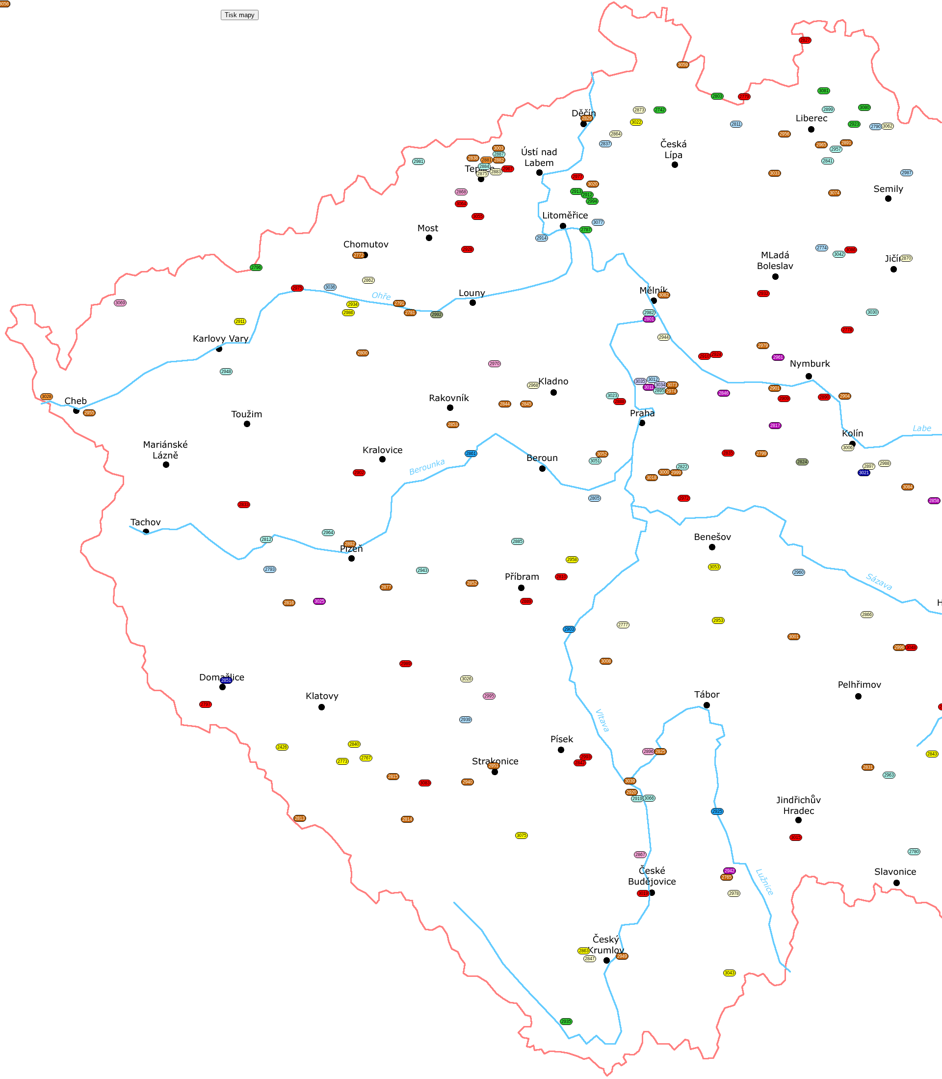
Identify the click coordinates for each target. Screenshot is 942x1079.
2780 (914, 851)
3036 (330, 287)
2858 (934, 500)
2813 (300, 818)
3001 (794, 636)
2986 (348, 312)
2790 (876, 126)
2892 (350, 543)
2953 (718, 620)
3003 (498, 148)
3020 (593, 184)
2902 (359, 472)
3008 (606, 661)
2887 (499, 154)
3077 (598, 222)
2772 (359, 255)
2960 (799, 572)
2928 (467, 249)
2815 (393, 776)
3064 (461, 203)
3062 (887, 126)
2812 (266, 539)
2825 (660, 751)
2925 (717, 811)
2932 (763, 293)
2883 (496, 171)
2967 (508, 168)
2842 (580, 762)
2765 (727, 877)
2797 (205, 704)
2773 (342, 761)
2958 (572, 559)
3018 (651, 477)
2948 (226, 371)
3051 (595, 461)
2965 (821, 144)
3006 (848, 447)
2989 (406, 663)
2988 (885, 463)
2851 (226, 680)
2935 (566, 1021)
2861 (471, 453)
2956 (784, 134)
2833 (244, 504)
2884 (484, 166)
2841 (828, 161)
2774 (822, 247)
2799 (761, 453)
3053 (714, 567)
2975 (297, 288)
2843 (932, 754)
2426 (282, 747)
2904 (845, 396)
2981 (418, 161)
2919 (637, 798)
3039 (630, 781)
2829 (587, 118)
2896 (649, 751)
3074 (834, 192)
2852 (472, 583)
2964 (328, 532)
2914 (542, 238)
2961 (778, 357)
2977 (577, 176)
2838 (473, 158)
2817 (775, 425)
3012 (653, 379)
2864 (616, 134)
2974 (671, 391)
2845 (526, 404)
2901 (775, 388)
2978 (734, 893)
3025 (319, 601)
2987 (907, 172)
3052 (602, 454)
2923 (854, 124)
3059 (683, 64)
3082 (664, 295)
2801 (649, 319)
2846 (724, 393)
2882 (499, 160)
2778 (847, 329)
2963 (889, 775)
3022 (636, 122)
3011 (649, 387)
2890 (824, 397)
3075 (521, 835)
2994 (592, 201)
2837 (605, 143)
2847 (590, 958)
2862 (368, 280)
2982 (649, 312)
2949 (622, 956)
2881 (487, 160)
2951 (493, 765)
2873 (639, 110)
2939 (466, 719)
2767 (366, 757)
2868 (461, 191)
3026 (466, 678)
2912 (587, 194)
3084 (908, 487)
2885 (518, 541)
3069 (120, 302)
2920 (631, 792)
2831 (868, 767)
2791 (399, 303)
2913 (576, 191)
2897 (869, 466)
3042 (839, 254)
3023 (612, 395)
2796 (256, 267)
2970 (494, 363)
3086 (851, 249)
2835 (728, 453)
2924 (716, 354)
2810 (561, 576)
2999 (676, 472)
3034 (660, 384)
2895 (659, 390)
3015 (796, 837)
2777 (623, 624)
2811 (736, 124)
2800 (362, 353)
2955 (89, 412)
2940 (467, 782)
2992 (437, 314)
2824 (802, 461)
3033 (775, 173)
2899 (828, 109)
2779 (744, 96)
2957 (836, 149)
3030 (872, 312)
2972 (684, 498)
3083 (425, 783)
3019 (643, 893)
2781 (410, 312)
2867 (640, 854)
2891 (846, 142)
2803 (717, 96)
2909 (784, 398)
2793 (270, 569)
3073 (672, 384)
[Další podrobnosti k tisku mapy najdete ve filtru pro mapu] (240, 15)
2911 (240, 321)
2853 (453, 424)
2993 (586, 757)
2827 (805, 40)
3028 (47, 396)
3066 (649, 798)
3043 (729, 973)
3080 (864, 107)
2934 (353, 304)
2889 (526, 601)
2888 (620, 401)
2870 (906, 258)
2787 (586, 229)
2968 (533, 385)
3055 (478, 216)
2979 (763, 345)
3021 (864, 472)
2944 (664, 337)
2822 (682, 466)
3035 (640, 381)
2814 (407, 819)
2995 (489, 696)
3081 (824, 90)
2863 (584, 950)
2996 (899, 647)
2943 (422, 570)
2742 (660, 110)
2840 (354, 744)
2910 (704, 356)
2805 (595, 498)
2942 (729, 870)
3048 (911, 647)
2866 (867, 614)
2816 (289, 602)
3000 (664, 472)
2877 (386, 587)
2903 (569, 629)
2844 (505, 404)
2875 (482, 173)
